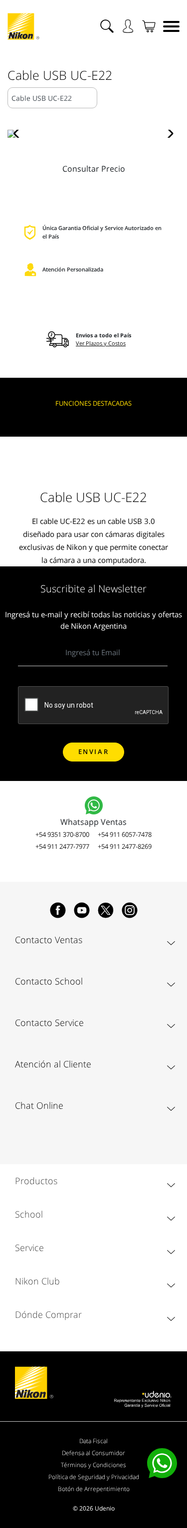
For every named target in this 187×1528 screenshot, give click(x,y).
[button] (19, 134)
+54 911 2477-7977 (62, 846)
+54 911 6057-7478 (125, 834)
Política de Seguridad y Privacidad (93, 1477)
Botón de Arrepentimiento (94, 1489)
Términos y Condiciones (93, 1465)
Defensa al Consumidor (93, 1453)
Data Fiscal (93, 1441)
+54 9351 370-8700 (62, 834)
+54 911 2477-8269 (125, 846)
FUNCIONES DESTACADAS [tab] (93, 403)
